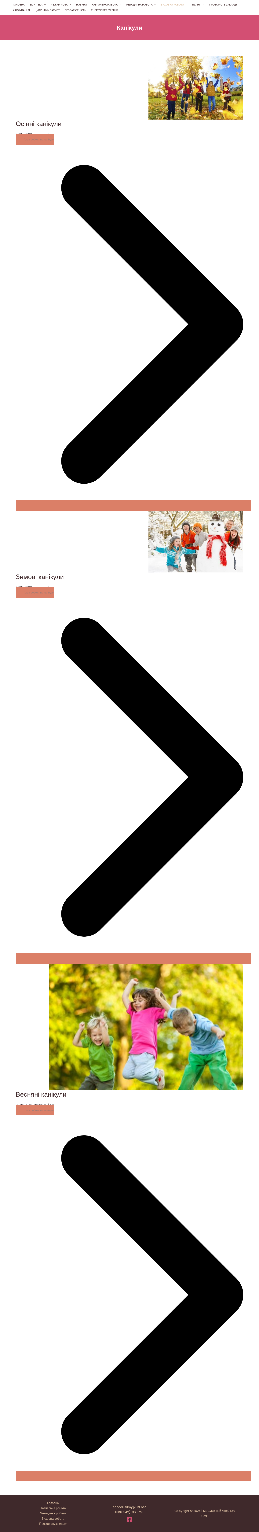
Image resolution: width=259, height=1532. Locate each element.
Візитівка (36, 4)
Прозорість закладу (223, 4)
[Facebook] (129, 1519)
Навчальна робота (105, 4)
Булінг (196, 4)
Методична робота (139, 4)
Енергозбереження (104, 10)
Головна (19, 4)
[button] (44, 5)
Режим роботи (61, 4)
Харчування (21, 10)
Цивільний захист (47, 10)
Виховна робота (172, 4)
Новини (81, 4)
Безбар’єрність (75, 10)
